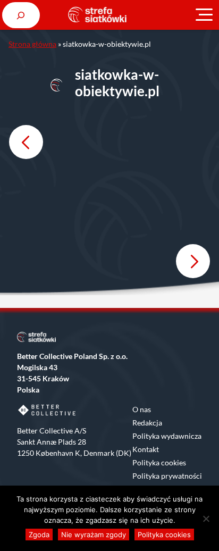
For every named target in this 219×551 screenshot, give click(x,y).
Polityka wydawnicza (166, 435)
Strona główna (32, 43)
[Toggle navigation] (204, 15)
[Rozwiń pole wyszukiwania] (21, 15)
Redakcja (147, 422)
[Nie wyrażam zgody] (205, 518)
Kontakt (145, 449)
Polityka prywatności (167, 475)
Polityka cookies (159, 462)
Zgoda (39, 534)
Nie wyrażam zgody (93, 534)
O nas (141, 409)
